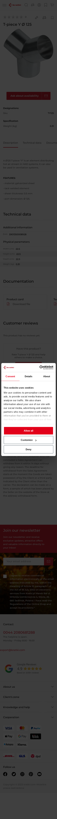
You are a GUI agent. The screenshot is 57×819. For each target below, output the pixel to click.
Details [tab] (28, 376)
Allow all (28, 430)
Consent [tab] (10, 376)
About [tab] (46, 376)
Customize (27, 440)
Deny (28, 449)
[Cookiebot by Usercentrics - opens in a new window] (40, 367)
